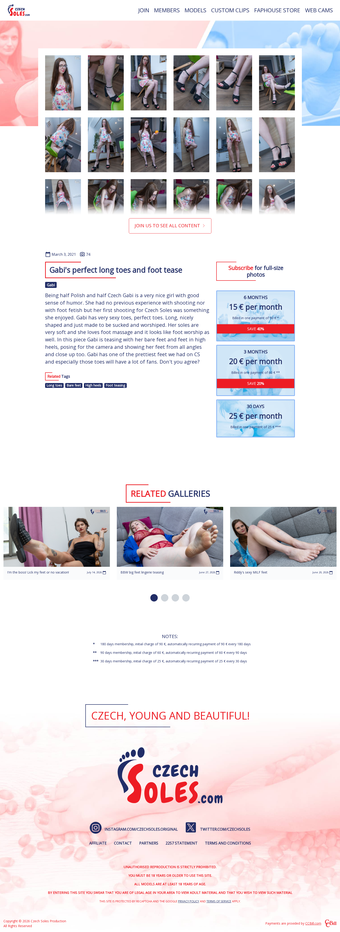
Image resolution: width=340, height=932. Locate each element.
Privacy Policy (188, 901)
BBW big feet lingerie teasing (142, 572)
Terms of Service (219, 901)
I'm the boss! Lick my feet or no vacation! (38, 572)
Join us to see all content (167, 225)
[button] (154, 598)
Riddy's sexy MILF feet (250, 572)
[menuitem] (143, 10)
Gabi (51, 284)
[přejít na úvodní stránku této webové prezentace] (18, 10)
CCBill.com (313, 923)
